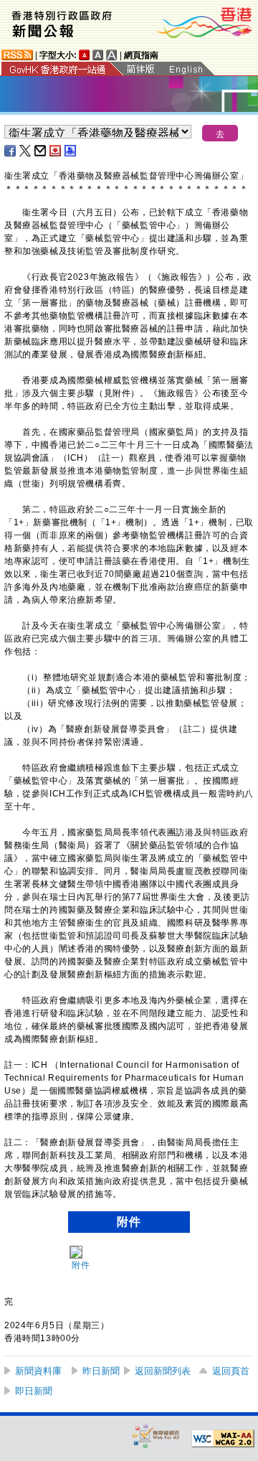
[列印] (70, 150)
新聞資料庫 (38, 1371)
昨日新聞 (101, 1371)
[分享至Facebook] (10, 150)
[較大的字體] (98, 55)
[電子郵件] (40, 150)
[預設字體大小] (84, 55)
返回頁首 (230, 1371)
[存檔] (55, 150)
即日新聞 (33, 1391)
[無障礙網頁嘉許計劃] (156, 1435)
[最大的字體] (112, 55)
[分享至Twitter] (25, 150)
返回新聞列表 (163, 1371)
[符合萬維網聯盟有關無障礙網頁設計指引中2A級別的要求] (222, 1438)
